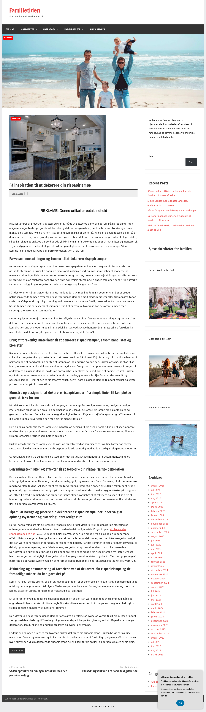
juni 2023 (156, 645)
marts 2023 (157, 654)
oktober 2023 (158, 629)
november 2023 (159, 624)
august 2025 (157, 536)
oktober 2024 (158, 578)
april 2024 (156, 603)
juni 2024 (156, 595)
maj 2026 (156, 498)
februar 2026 (158, 510)
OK (180, 702)
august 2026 (157, 485)
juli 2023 (155, 641)
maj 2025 (156, 548)
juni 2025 (156, 544)
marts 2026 (157, 506)
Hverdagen (49, 29)
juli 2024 (155, 591)
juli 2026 (155, 489)
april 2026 (156, 502)
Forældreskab (72, 29)
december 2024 (159, 569)
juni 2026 (156, 493)
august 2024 (157, 586)
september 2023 (160, 633)
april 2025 (156, 553)
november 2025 (159, 523)
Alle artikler (97, 29)
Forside (10, 29)
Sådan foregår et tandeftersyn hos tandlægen (171, 210)
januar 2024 (157, 616)
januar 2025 (157, 565)
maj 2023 (156, 650)
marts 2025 (157, 557)
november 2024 (159, 574)
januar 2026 (157, 515)
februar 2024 (158, 612)
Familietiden (24, 10)
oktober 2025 (158, 527)
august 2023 (157, 637)
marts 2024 (157, 607)
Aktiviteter (27, 29)
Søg (151, 155)
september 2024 (160, 582)
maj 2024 (156, 599)
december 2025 (159, 519)
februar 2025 (158, 561)
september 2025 (160, 531)
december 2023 (159, 620)
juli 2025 (155, 540)
